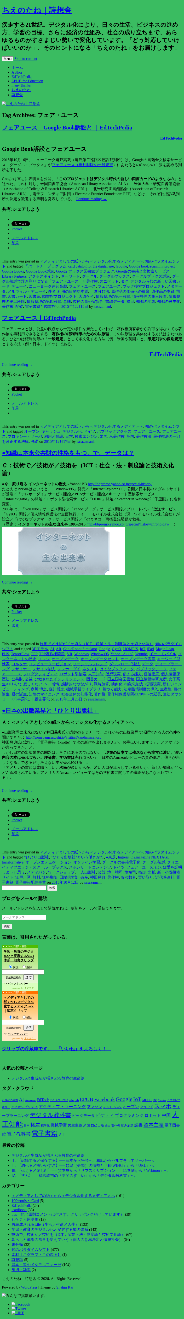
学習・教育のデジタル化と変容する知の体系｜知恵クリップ (19, 956)
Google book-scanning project (152, 266)
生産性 (166, 689)
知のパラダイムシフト (31, 1250)
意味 (67, 301)
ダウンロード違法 (124, 664)
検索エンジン (86, 436)
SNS (155, 1100)
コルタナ (19, 664)
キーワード (70, 276)
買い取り (145, 877)
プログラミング (129, 1115)
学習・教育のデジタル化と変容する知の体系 (50, 1229)
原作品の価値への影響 (130, 291)
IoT (142, 649)
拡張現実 (153, 684)
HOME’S (130, 649)
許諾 (34, 441)
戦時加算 (101, 684)
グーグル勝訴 (153, 862)
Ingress (123, 857)
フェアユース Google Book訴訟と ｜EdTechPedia (67, 127)
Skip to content (25, 59)
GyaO (116, 649)
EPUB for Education (27, 81)
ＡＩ (62, 1134)
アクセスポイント (43, 276)
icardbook (19, 1210)
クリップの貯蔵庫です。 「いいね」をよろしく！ (56, 1048)
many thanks (21, 85)
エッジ (44, 659)
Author (17, 72)
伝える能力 (132, 674)
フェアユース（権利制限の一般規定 (82, 165)
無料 (36, 877)
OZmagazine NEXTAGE (150, 857)
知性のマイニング (44, 694)
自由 (107, 1125)
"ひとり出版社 (36, 857)
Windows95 (100, 654)
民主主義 (75, 1125)
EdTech (43, 1099)
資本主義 (154, 1124)
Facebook (104, 1099)
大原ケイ (86, 296)
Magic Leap (165, 649)
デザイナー (21, 669)
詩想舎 (17, 95)
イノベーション (112, 1107)
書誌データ (115, 301)
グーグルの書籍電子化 (121, 862)
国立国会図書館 (120, 679)
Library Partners (14, 276)
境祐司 (130, 872)
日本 (69, 436)
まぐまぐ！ (30, 988)
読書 (138, 1125)
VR (69, 654)
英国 (130, 436)
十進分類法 (99, 291)
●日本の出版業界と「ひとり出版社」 (50, 710)
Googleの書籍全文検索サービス (143, 271)
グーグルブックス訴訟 (151, 276)
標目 (130, 301)
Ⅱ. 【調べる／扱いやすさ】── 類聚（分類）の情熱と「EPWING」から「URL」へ (83, 1165)
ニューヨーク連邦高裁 (48, 286)
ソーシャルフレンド (90, 664)
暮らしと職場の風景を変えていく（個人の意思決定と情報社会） (67, 1239)
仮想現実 (113, 674)
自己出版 (97, 1125)
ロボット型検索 (72, 674)
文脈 (151, 872)
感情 (55, 684)
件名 (52, 291)
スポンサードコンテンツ (90, 867)
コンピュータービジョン (50, 664)
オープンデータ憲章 (138, 659)
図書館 (34, 296)
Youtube (141, 654)
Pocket (17, 229)
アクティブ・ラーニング (62, 1106)
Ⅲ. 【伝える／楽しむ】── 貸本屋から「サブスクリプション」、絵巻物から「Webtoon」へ (89, 1170)
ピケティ (105, 1115)
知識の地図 (145, 301)
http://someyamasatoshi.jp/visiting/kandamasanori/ (63, 737)
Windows (81, 654)
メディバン (36, 872)
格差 (35, 1124)
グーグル (89, 276)
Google (121, 266)
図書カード (17, 296)
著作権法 (143, 436)
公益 (29, 679)
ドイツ (89, 431)
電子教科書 (19, 1134)
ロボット (152, 1115)
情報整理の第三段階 (149, 296)
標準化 (45, 1125)
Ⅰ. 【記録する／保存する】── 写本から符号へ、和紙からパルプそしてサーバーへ (83, 1160)
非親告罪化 (40, 699)
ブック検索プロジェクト (144, 286)
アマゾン (94, 1107)
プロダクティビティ (40, 674)
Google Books (13, 271)
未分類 (17, 1245)
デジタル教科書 (50, 1115)
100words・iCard (25, 1201)
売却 (142, 872)
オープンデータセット (99, 659)
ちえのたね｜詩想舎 (37, 10)
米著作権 (117, 436)
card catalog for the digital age (91, 266)
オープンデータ (65, 659)
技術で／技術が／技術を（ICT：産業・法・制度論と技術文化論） (96, 644)
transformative (12, 862)
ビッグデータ (83, 1116)
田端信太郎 (69, 877)
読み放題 (127, 1125)
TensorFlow (20, 654)
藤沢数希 (128, 877)
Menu (8, 59)
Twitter (162, 1100)
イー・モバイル (163, 654)
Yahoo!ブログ (121, 654)
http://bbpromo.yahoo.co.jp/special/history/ (120, 484)
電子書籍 (45, 1133)
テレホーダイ (69, 669)
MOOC (147, 1100)
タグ (124, 281)
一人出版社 (86, 872)
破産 (84, 877)
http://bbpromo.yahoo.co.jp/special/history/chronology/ (127, 524)
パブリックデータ (151, 669)
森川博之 (56, 689)
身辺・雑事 (21, 1270)
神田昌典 (97, 877)
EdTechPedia (22, 77)
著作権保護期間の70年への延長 (134, 694)
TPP (34, 654)
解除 (29, 967)
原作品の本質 (162, 291)
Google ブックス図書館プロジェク (85, 271)
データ (147, 664)
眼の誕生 (19, 694)
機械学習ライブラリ (83, 689)
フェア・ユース (82, 286)
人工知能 (96, 674)
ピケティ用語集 (25, 1219)
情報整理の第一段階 (113, 296)
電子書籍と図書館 (40, 306)
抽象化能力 (134, 684)
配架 (19, 306)
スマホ (163, 1106)
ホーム (17, 67)
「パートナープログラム (45, 266)
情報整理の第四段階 (44, 301)
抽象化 (116, 684)
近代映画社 (164, 877)
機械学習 (59, 1125)
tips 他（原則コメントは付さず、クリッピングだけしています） (68, 1214)
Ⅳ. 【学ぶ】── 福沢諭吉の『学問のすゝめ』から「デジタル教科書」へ (73, 1175)
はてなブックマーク (117, 669)
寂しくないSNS (36, 684)
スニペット (109, 281)
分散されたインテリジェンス (59, 679)
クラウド (146, 1107)
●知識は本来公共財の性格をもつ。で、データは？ (68, 453)
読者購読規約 (13, 977)
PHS (5, 654)
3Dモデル (40, 649)
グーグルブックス (114, 276)
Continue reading (91, 199)
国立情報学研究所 (151, 679)
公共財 (17, 679)
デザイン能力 (44, 669)
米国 (103, 436)
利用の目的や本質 (73, 291)
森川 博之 (39, 689)
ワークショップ (61, 872)
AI (52, 649)
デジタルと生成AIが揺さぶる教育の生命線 (48, 1078)
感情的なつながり (76, 684)
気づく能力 (112, 689)
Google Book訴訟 (40, 271)
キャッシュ (51, 431)
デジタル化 (72, 431)
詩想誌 (17, 1260)
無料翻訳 (50, 877)
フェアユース (109, 286)
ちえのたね (21, 90)
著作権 (7, 306)
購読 (15, 967)
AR (58, 649)
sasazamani (102, 306)
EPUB (86, 1099)
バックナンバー (18, 983)
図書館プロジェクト (59, 296)
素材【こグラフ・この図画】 (36, 1255)
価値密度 (151, 674)
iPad (150, 649)
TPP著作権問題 (52, 654)
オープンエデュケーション (48, 862)
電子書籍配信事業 (30, 882)
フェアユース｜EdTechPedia (39, 318)
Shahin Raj (64, 1287)
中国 (166, 1115)
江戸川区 (23, 877)
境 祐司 (115, 872)
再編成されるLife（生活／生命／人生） (45, 1224)
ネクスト (90, 669)
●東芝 (111, 857)
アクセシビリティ (24, 1107)
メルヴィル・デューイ (27, 291)
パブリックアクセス (114, 431)
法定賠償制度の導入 (141, 689)
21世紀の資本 (10, 1100)
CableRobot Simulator (80, 649)
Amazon (30, 1100)
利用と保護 (53, 436)
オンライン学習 (86, 862)
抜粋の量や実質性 (88, 301)
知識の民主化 (168, 301)
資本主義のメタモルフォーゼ (36, 1265)
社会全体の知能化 (76, 694)
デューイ (19, 286)
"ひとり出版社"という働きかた (77, 857)
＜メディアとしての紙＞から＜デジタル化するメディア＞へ (91, 261)
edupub (74, 1100)
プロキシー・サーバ (25, 436)
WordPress (29, 1287)
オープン (32, 431)
